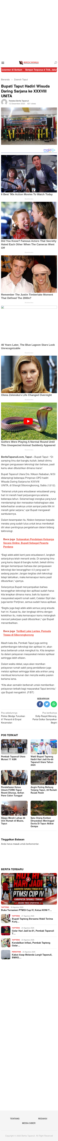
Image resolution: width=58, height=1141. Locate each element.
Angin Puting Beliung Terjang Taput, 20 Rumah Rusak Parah (44, 789)
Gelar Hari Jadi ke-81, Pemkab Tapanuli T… (33, 932)
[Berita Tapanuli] (28, 62)
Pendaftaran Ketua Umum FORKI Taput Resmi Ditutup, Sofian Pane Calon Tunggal (12, 791)
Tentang (14, 1118)
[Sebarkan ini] (40, 704)
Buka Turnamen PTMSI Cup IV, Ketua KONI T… (26, 910)
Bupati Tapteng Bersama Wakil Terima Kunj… (32, 920)
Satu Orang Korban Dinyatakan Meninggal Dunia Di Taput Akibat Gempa (42, 822)
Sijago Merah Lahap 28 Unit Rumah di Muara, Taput (13, 820)
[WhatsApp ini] (54, 704)
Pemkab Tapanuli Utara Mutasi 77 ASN (13, 758)
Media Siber (28, 1123)
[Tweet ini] (47, 704)
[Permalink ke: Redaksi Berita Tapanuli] (4, 101)
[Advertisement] (29, 29)
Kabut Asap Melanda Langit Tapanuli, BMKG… (32, 956)
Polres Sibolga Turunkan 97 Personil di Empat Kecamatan (13, 717)
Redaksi (42, 1118)
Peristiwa (16, 952)
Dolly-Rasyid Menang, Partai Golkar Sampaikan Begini (44, 717)
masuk (16, 843)
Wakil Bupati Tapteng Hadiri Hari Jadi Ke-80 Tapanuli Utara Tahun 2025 (42, 760)
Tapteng (5, 907)
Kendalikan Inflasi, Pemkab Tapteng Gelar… (31, 944)
